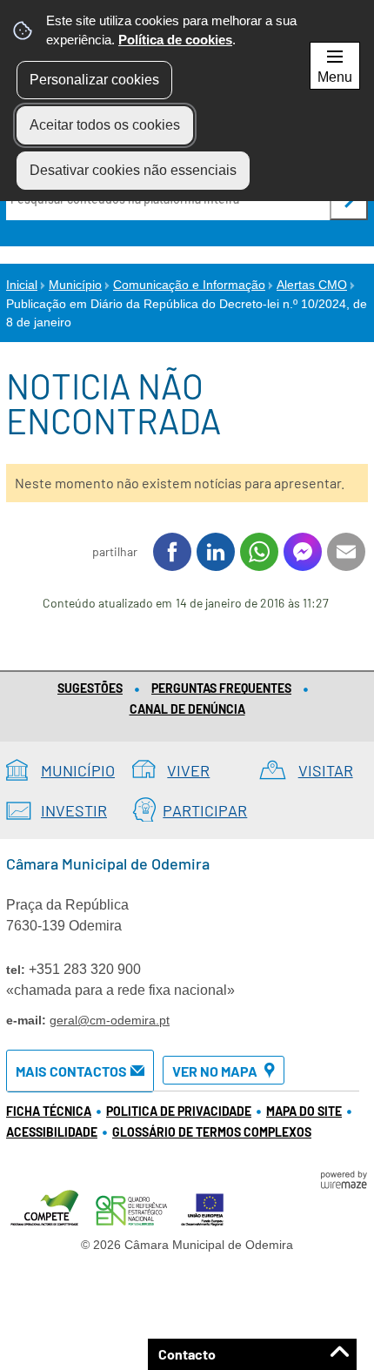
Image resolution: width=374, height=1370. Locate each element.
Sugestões (90, 688)
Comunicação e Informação (189, 285)
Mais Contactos (71, 1071)
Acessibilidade (51, 1132)
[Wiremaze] (343, 1178)
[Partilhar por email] (346, 552)
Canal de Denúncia (187, 709)
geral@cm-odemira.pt (110, 1020)
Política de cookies (175, 39)
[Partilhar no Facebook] (172, 552)
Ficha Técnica (48, 1111)
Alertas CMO (312, 285)
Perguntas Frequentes (221, 688)
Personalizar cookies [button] (94, 79)
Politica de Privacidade (178, 1111)
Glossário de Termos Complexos (211, 1132)
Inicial (21, 285)
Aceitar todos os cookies (105, 125)
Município (75, 285)
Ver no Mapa (214, 1071)
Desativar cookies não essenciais (133, 170)
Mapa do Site (304, 1111)
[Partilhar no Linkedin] (216, 552)
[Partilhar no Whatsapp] (259, 552)
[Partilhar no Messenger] (303, 552)
